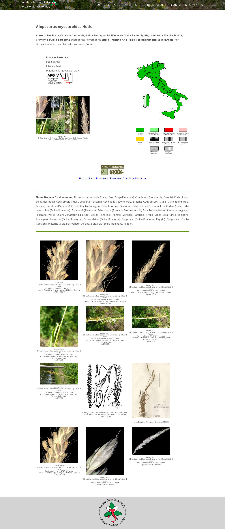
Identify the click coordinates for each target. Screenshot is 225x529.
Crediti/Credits (154, 5)
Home (98, 5)
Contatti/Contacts (187, 5)
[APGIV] (59, 84)
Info (133, 5)
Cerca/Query (116, 5)
